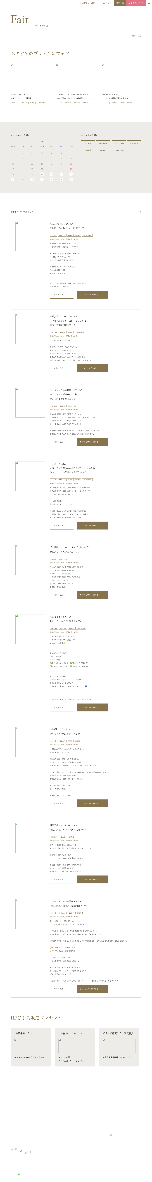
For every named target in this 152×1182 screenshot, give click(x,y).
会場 (35, 1129)
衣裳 (35, 1136)
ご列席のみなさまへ (64, 1132)
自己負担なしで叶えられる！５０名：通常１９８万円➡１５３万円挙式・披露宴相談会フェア (68, 320)
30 (71, 174)
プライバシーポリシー (132, 1175)
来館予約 (120, 3)
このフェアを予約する (88, 294)
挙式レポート (38, 1144)
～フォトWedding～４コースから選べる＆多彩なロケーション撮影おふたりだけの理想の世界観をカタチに (72, 468)
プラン (13, 1136)
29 (61, 174)
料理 (35, 1132)
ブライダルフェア (136, 3)
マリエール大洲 (9, 3)
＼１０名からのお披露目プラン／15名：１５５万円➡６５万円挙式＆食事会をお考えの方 (66, 394)
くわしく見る (58, 294)
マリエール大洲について (19, 1129)
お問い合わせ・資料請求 (85, 1111)
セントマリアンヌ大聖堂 (19, 1140)
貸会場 (59, 1144)
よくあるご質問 (62, 1136)
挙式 (12, 1144)
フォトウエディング (41, 1140)
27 (42, 174)
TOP (133, 36)
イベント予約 (105, 3)
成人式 (59, 1140)
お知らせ (60, 1129)
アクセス (119, 1175)
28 (52, 174)
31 (13, 179)
